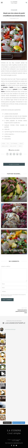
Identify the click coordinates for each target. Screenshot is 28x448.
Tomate (20, 146)
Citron (3, 143)
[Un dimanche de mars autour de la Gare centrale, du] (3, 373)
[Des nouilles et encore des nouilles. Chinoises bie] (3, 398)
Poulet (21, 143)
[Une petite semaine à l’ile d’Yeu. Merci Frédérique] (3, 405)
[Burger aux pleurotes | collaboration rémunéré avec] (3, 361)
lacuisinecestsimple (15, 323)
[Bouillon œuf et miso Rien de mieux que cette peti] (3, 354)
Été (8, 143)
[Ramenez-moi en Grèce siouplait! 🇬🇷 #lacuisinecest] (3, 348)
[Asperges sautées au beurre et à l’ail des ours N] (3, 367)
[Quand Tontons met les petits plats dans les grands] (3, 336)
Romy (18, 440)
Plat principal (14, 143)
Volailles (14, 10)
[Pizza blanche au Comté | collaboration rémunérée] (3, 380)
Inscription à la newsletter (14, 164)
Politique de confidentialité (14, 443)
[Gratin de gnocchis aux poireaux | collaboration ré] (3, 417)
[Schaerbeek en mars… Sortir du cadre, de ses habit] (3, 386)
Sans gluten (5, 146)
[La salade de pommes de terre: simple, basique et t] (3, 342)
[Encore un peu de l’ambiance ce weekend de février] (3, 411)
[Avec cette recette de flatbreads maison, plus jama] (3, 392)
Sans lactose (13, 146)
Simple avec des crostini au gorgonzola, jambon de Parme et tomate (21, 311)
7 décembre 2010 (14, 18)
